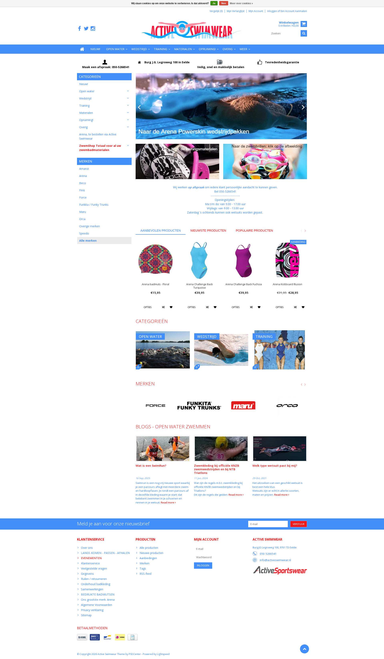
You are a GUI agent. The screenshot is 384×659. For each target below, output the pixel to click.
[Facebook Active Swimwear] (79, 28)
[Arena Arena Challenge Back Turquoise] (199, 260)
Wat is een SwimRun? (151, 465)
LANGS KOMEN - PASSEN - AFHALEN (105, 553)
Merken (144, 563)
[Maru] (243, 406)
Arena (83, 176)
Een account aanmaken (294, 11)
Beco (82, 183)
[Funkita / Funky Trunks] (199, 406)
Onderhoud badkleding (95, 584)
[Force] (155, 406)
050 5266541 (268, 554)
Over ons (87, 548)
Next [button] (305, 231)
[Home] (82, 49)
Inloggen (272, 11)
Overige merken (89, 226)
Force (83, 197)
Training (160, 49)
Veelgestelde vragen (94, 568)
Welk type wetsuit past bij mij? (274, 465)
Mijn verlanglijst (235, 11)
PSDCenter (135, 654)
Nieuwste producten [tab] (208, 230)
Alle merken (88, 240)
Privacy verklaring (92, 610)
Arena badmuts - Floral (155, 284)
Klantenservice (90, 563)
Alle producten (149, 548)
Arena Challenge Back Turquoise (199, 286)
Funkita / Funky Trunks (93, 204)
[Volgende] (303, 107)
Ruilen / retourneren (94, 579)
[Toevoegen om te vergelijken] (163, 307)
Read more (168, 502)
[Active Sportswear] (280, 568)
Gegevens (87, 574)
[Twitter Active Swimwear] (86, 28)
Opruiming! (207, 49)
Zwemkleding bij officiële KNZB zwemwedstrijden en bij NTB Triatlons (216, 469)
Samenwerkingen (92, 589)
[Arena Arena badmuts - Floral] (155, 260)
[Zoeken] (304, 33)
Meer (243, 49)
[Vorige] (139, 107)
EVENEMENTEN (91, 558)
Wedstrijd (139, 49)
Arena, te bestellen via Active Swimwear (97, 136)
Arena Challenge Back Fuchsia (243, 284)
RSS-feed (145, 574)
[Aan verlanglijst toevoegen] (171, 307)
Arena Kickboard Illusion (287, 284)
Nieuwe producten (151, 553)
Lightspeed (163, 654)
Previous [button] (301, 231)
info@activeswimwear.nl (275, 560)
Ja (214, 3)
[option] (156, 277)
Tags (143, 568)
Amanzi (84, 169)
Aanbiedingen (148, 558)
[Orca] (287, 406)
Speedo (84, 233)
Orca (82, 219)
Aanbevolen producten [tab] (160, 230)
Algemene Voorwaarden (96, 605)
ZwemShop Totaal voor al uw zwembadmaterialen (100, 148)
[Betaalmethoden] (82, 637)
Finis (82, 190)
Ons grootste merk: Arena (98, 599)
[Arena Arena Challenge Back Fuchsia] (243, 260)
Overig (228, 49)
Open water (115, 49)
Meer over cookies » (241, 3)
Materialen (183, 49)
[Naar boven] (304, 648)
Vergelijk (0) (216, 11)
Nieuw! (95, 49)
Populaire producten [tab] (254, 230)
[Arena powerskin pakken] (221, 106)
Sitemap (86, 615)
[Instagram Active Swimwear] (92, 28)
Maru (82, 212)
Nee (223, 3)
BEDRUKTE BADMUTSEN (97, 594)
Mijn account (256, 11)
